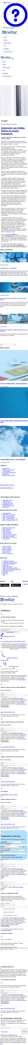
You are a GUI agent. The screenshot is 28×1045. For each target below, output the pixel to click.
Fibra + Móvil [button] (7, 43)
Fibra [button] (5, 37)
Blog (4, 575)
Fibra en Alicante (7, 550)
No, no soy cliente (13, 794)
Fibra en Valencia (7, 547)
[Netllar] (10, 34)
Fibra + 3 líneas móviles (8, 517)
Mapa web (5, 573)
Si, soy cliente (4, 794)
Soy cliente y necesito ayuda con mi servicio (13, 623)
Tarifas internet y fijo (8, 504)
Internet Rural (9, 235)
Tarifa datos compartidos (9, 536)
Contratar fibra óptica (8, 503)
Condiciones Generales (8, 561)
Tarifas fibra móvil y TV (9, 505)
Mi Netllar (5, 572)
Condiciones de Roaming (9, 563)
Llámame (24, 1031)
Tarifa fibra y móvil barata (9, 514)
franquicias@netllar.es (6, 930)
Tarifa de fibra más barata (9, 527)
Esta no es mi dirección (6, 939)
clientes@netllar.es (22, 647)
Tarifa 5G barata (7, 533)
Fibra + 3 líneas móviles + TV (10, 520)
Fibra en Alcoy (6, 552)
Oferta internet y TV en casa (9, 537)
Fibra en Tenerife (7, 546)
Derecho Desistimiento (8, 570)
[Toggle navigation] (18, 34)
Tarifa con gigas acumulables (10, 534)
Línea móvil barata (7, 531)
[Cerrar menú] (13, 58)
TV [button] (5, 45)
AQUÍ (16, 649)
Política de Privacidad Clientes (10, 568)
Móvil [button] (5, 40)
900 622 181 (12, 1035)
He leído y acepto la (12, 698)
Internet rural (6, 507)
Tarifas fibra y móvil (8, 500)
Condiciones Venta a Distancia (10, 562)
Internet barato (6, 530)
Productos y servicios (11, 124)
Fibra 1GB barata (7, 529)
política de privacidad (18, 698)
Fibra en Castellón (7, 549)
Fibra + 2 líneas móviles (8, 516)
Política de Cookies (7, 566)
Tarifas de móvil (6, 501)
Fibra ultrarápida (7, 513)
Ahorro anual (6, 538)
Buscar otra (4, 1031)
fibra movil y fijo (10, 231)
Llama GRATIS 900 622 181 (8, 712)
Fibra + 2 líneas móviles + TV (10, 518)
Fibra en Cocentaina (7, 553)
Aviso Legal (6, 565)
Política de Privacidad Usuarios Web (11, 569)
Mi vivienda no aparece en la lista (9, 947)
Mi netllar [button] (6, 48)
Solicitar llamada (10, 632)
